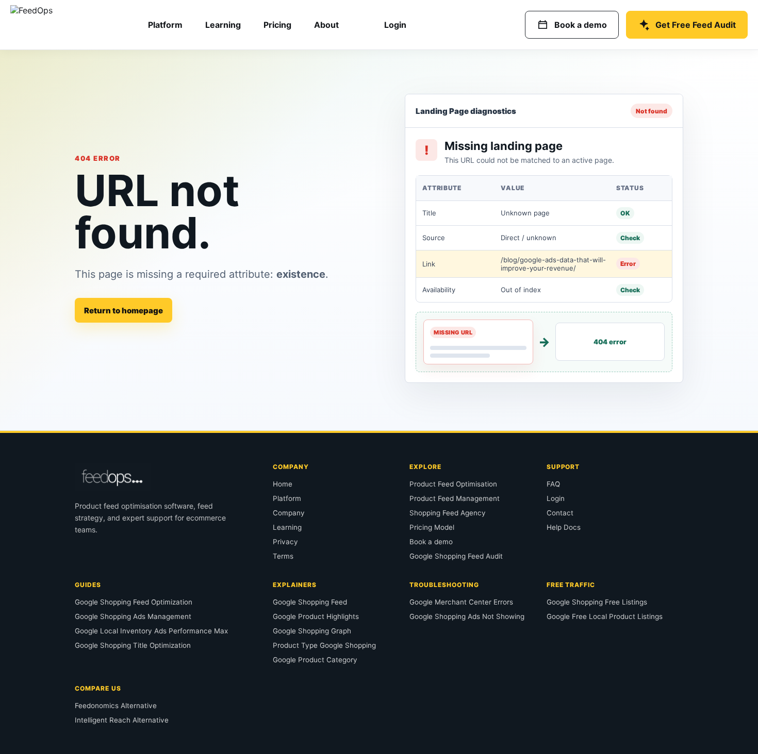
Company (289, 513)
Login (395, 25)
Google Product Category (315, 660)
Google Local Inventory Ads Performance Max (151, 631)
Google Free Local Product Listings (605, 616)
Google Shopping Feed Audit (456, 556)
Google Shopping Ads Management (133, 616)
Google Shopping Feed (310, 602)
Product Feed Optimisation (453, 484)
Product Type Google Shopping (324, 645)
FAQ (553, 484)
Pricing (277, 25)
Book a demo (431, 542)
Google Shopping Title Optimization (133, 645)
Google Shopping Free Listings (597, 602)
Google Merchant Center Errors (461, 602)
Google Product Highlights (316, 616)
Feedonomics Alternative (116, 705)
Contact (560, 513)
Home (282, 484)
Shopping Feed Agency (447, 513)
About (326, 25)
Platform (165, 25)
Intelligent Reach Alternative (122, 720)
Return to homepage (123, 310)
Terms (283, 556)
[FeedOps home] (63, 24)
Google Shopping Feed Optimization (133, 602)
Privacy (285, 542)
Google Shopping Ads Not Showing (466, 616)
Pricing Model (431, 527)
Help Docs (564, 527)
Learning (223, 25)
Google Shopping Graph (312, 631)
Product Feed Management (454, 498)
